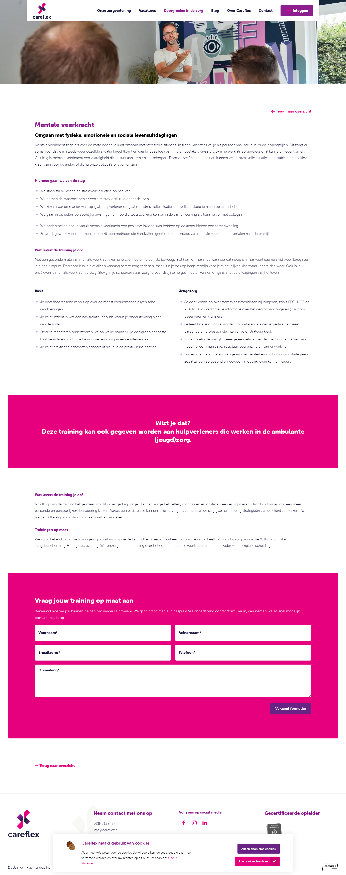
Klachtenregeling (38, 867)
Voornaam (47, 632)
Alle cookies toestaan (253, 861)
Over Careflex (239, 10)
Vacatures (147, 10)
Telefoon (187, 652)
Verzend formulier (290, 708)
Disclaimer (15, 867)
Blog (215, 10)
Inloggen (300, 10)
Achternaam (190, 632)
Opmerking (48, 670)
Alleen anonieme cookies (258, 849)
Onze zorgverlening (114, 10)
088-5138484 (105, 823)
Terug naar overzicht (57, 765)
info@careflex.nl (106, 830)
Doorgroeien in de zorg (183, 10)
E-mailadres (49, 652)
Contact (266, 10)
